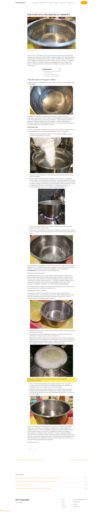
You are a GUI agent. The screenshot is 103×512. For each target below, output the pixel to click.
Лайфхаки (29, 448)
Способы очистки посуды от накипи (51, 71)
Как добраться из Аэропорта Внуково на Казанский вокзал (30, 459)
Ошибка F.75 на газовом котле (24, 485)
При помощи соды (48, 72)
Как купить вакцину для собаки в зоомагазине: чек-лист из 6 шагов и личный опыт (38, 478)
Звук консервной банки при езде (78, 459)
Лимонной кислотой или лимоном (52, 76)
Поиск (84, 2)
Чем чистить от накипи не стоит (51, 74)
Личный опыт (37, 50)
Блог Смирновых (20, 2)
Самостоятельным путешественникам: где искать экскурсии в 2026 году (36, 481)
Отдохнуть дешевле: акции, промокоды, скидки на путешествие (33, 488)
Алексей (32, 50)
